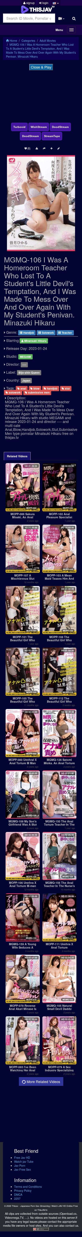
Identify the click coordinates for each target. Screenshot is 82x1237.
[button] (56, 3)
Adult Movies (48, 41)
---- (24, 365)
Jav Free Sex (22, 1169)
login (45, 3)
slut (67, 388)
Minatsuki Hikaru (34, 341)
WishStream (39, 127)
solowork (14, 392)
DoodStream (60, 127)
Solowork (47, 333)
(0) (28, 148)
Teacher (66, 333)
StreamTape (52, 136)
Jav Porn (19, 1165)
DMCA (18, 1194)
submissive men (38, 392)
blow (36, 388)
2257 (17, 1198)
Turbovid (19, 127)
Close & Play (41, 67)
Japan (26, 380)
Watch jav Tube (23, 1161)
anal (23, 388)
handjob (51, 388)
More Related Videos (43, 1081)
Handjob (28, 333)
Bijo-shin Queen (29, 372)
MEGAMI (25, 357)
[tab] (17, 456)
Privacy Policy (22, 1191)
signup (30, 3)
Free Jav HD (22, 1158)
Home (13, 41)
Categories (28, 41)
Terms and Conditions (28, 1187)
